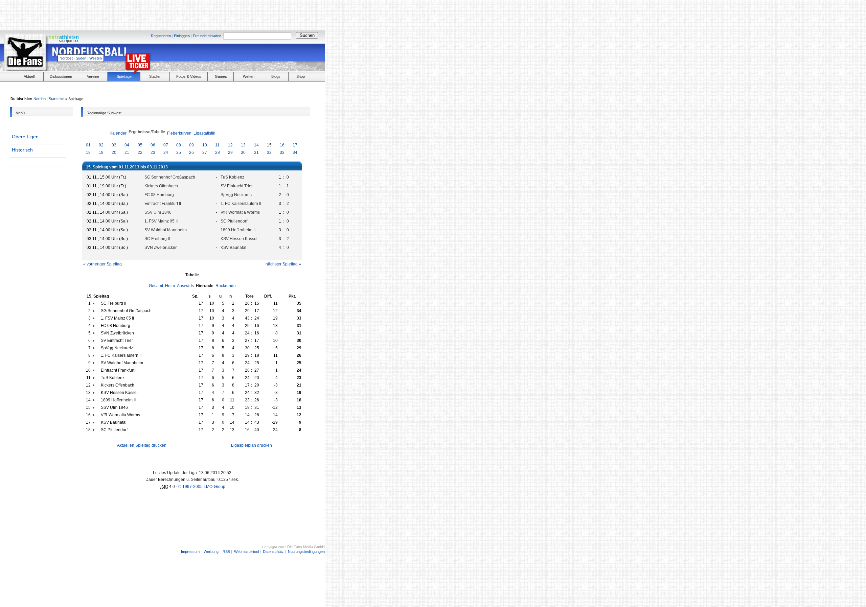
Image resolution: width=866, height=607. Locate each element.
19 (101, 152)
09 (191, 145)
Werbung (211, 552)
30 (243, 152)
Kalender (118, 133)
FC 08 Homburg (159, 194)
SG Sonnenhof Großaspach (169, 177)
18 (88, 152)
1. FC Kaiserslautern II (241, 203)
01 (88, 145)
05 (140, 145)
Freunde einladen (207, 36)
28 (217, 152)
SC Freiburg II (157, 238)
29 (230, 152)
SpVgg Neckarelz (237, 194)
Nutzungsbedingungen (306, 552)
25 (178, 152)
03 (114, 145)
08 (178, 145)
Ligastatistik (204, 133)
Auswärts (185, 285)
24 (165, 152)
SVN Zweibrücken (161, 247)
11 (217, 145)
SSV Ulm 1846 (158, 212)
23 (153, 152)
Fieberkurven (179, 133)
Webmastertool (246, 552)
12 (230, 145)
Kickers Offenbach (161, 186)
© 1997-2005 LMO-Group (201, 486)
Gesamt (156, 285)
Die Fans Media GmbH (306, 547)
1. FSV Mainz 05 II (161, 221)
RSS (226, 552)
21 (126, 152)
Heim (170, 285)
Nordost (66, 58)
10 (204, 145)
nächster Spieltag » (283, 264)
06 (153, 145)
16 (282, 145)
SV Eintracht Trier (237, 186)
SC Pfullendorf (234, 221)
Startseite (56, 99)
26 (191, 152)
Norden (39, 99)
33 (282, 152)
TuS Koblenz (232, 177)
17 (295, 145)
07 (165, 145)
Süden (81, 58)
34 (295, 152)
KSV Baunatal (233, 247)
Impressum (190, 552)
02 (101, 145)
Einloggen (182, 36)
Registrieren (161, 36)
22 (140, 152)
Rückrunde (225, 285)
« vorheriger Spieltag (102, 264)
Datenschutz (273, 552)
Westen (95, 58)
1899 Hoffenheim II (238, 230)
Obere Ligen (25, 136)
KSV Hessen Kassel (239, 238)
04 (126, 145)
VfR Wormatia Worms (240, 212)
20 (114, 152)
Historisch (22, 150)
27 (204, 152)
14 (256, 145)
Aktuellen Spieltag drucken (141, 445)
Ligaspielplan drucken (251, 445)
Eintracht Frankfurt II (162, 203)
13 (243, 145)
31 (256, 152)
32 (269, 152)
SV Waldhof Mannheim (165, 230)
